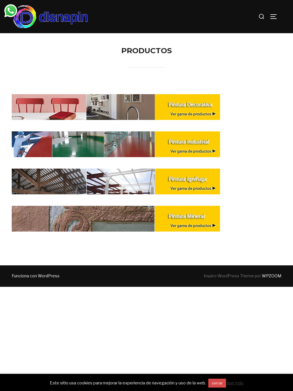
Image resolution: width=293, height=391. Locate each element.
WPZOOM (271, 275)
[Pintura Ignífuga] (116, 184)
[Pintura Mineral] (116, 221)
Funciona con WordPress (36, 275)
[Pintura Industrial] (116, 146)
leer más (235, 383)
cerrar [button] (217, 383)
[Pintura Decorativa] (116, 109)
